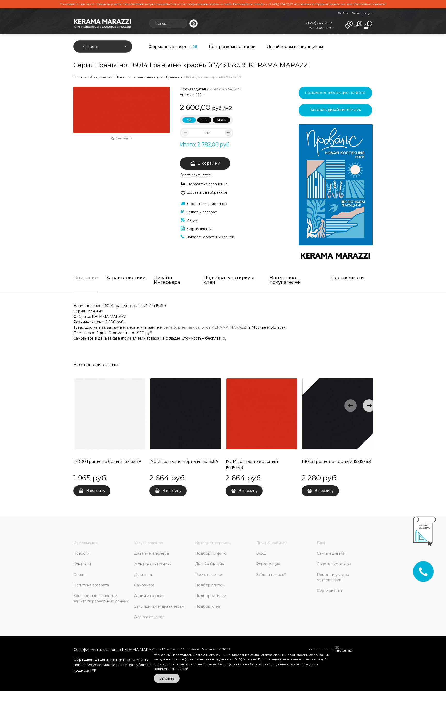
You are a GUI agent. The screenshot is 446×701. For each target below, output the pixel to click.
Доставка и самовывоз (207, 204)
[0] (348, 28)
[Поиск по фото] (193, 23)
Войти (343, 13)
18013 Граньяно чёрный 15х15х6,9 (336, 461)
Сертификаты (199, 229)
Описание (85, 277)
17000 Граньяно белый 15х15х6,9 (107, 461)
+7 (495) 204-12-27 (280, 4)
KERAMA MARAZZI (224, 89)
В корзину (208, 163)
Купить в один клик (195, 174)
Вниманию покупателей (285, 280)
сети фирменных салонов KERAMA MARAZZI (205, 327)
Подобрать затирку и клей (229, 280)
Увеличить (124, 138)
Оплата (192, 212)
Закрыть (166, 678)
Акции (192, 220)
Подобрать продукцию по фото (335, 93)
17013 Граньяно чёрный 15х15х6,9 (184, 461)
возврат (209, 212)
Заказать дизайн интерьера (335, 110)
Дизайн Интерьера (167, 280)
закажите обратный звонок (320, 4)
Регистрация (362, 13)
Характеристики (126, 277)
